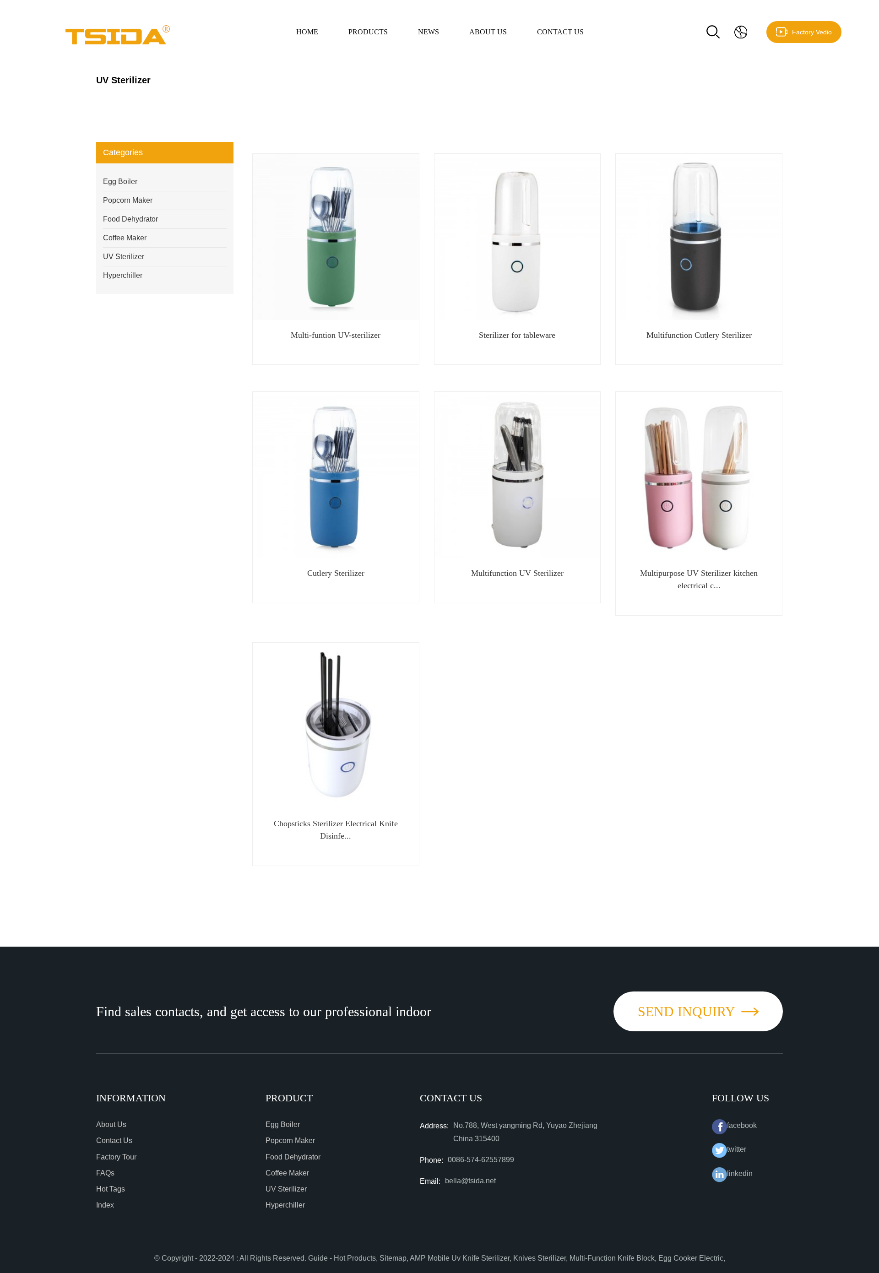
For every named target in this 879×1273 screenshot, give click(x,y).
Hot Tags (110, 1189)
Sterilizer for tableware (517, 335)
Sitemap (393, 1258)
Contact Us (560, 32)
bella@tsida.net (470, 1181)
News (428, 32)
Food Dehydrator (130, 219)
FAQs (105, 1173)
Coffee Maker (124, 238)
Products (368, 32)
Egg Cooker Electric (690, 1258)
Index (105, 1205)
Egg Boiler (120, 181)
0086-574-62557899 (481, 1160)
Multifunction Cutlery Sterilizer (699, 335)
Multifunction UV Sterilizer (517, 573)
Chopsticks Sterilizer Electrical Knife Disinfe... (336, 829)
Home (307, 32)
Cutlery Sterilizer (335, 573)
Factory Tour (116, 1157)
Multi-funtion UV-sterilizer (335, 335)
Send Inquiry (686, 1011)
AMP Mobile (430, 1258)
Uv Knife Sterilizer (480, 1258)
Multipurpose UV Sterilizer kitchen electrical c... (699, 579)
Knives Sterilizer (539, 1258)
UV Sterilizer (123, 256)
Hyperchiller (122, 275)
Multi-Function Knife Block (612, 1258)
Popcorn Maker (127, 200)
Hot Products (355, 1258)
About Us (488, 32)
